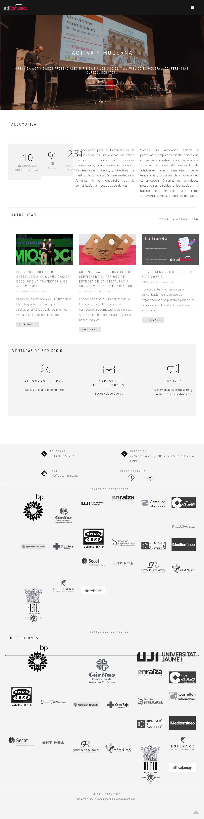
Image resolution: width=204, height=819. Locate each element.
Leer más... (101, 82)
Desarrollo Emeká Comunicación (94, 799)
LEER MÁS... (27, 324)
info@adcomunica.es (64, 475)
